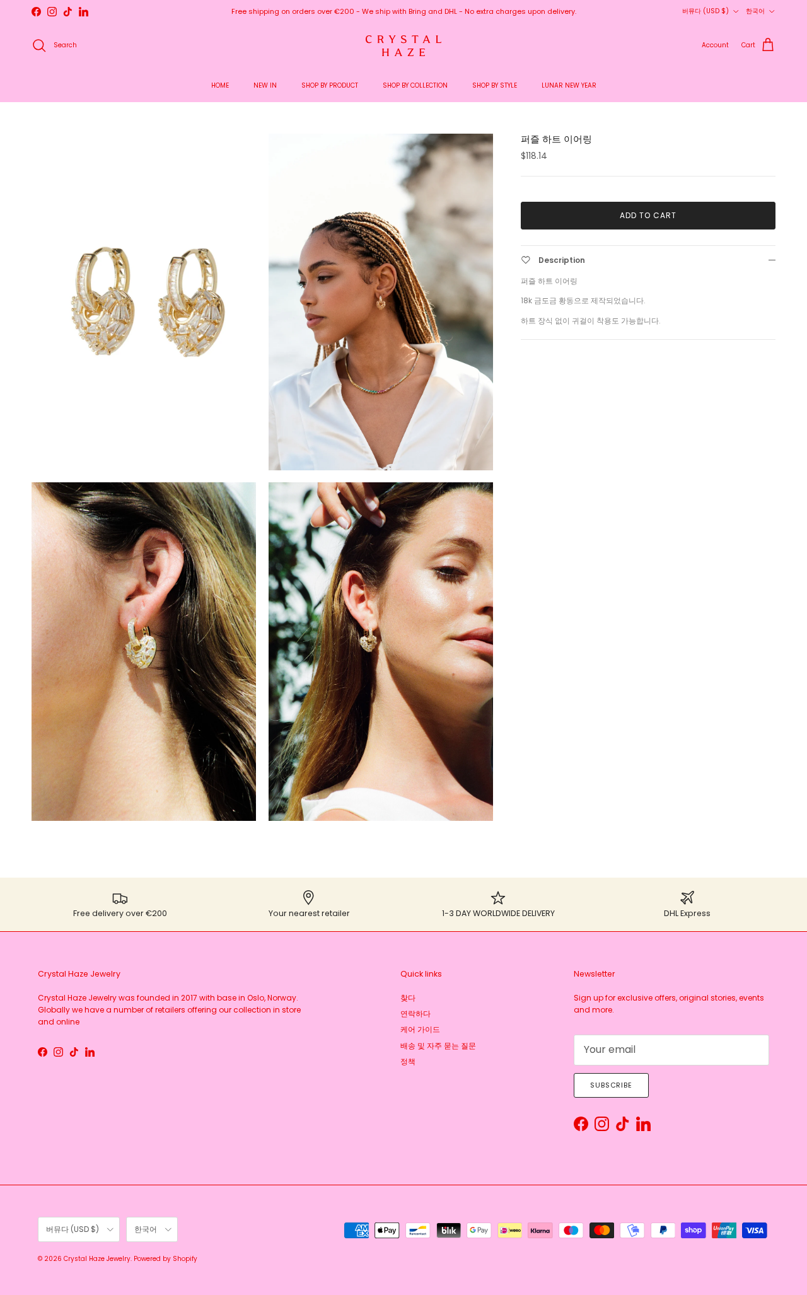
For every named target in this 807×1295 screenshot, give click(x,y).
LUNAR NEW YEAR (569, 85)
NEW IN (265, 85)
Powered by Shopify (165, 1258)
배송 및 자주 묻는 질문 (438, 1045)
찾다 (407, 997)
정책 (407, 1061)
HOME (220, 85)
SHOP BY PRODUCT (329, 85)
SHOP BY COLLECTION (415, 85)
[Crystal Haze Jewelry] (403, 45)
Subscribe (611, 1085)
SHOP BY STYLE (494, 85)
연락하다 (415, 1013)
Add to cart (648, 215)
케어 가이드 (420, 1029)
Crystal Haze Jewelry (97, 1258)
